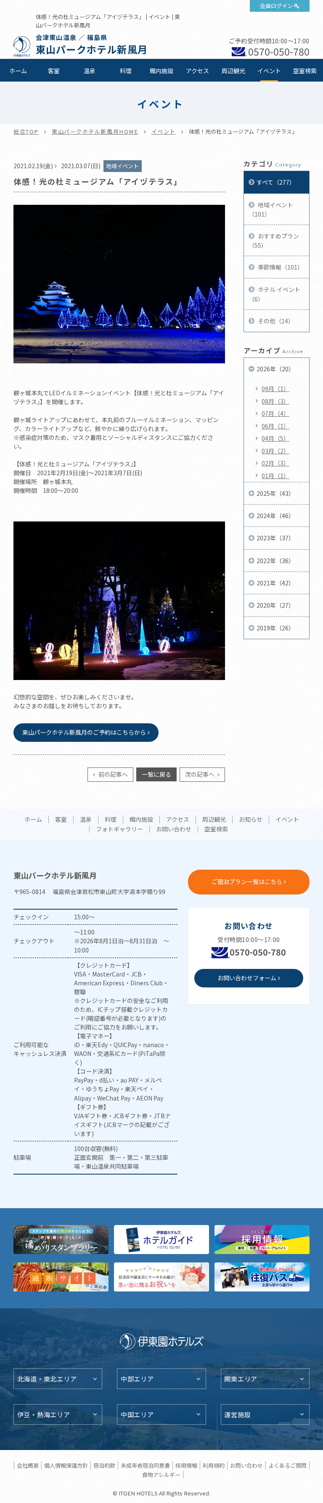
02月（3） (275, 463)
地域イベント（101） (271, 209)
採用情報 (186, 1465)
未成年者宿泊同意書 (145, 1465)
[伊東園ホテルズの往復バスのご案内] (262, 1276)
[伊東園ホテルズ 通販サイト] (61, 1276)
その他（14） (275, 321)
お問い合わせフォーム (246, 978)
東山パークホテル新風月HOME (95, 131)
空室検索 (305, 70)
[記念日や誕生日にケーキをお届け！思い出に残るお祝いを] (161, 1276)
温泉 (89, 70)
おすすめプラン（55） (274, 240)
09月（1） (275, 388)
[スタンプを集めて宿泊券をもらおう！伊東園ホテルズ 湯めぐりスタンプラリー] (61, 1239)
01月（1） (275, 475)
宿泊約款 (104, 1465)
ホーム (18, 70)
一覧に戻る (156, 774)
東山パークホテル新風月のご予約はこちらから (84, 732)
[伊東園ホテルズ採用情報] (262, 1239)
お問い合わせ (173, 829)
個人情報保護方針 (66, 1465)
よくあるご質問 (287, 1465)
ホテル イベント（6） (274, 294)
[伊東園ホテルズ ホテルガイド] (161, 1239)
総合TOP (26, 131)
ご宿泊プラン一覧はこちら (247, 881)
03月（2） (275, 451)
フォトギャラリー (119, 829)
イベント (269, 70)
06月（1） (275, 426)
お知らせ (250, 819)
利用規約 (214, 1465)
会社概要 (28, 1465)
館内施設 (161, 70)
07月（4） (275, 413)
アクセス (197, 70)
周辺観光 (233, 70)
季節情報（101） (280, 267)
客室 (54, 70)
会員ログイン (276, 6)
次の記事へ (200, 774)
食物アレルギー (161, 1475)
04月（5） (275, 438)
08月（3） (275, 401)
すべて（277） (276, 182)
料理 (126, 70)
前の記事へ (112, 774)
